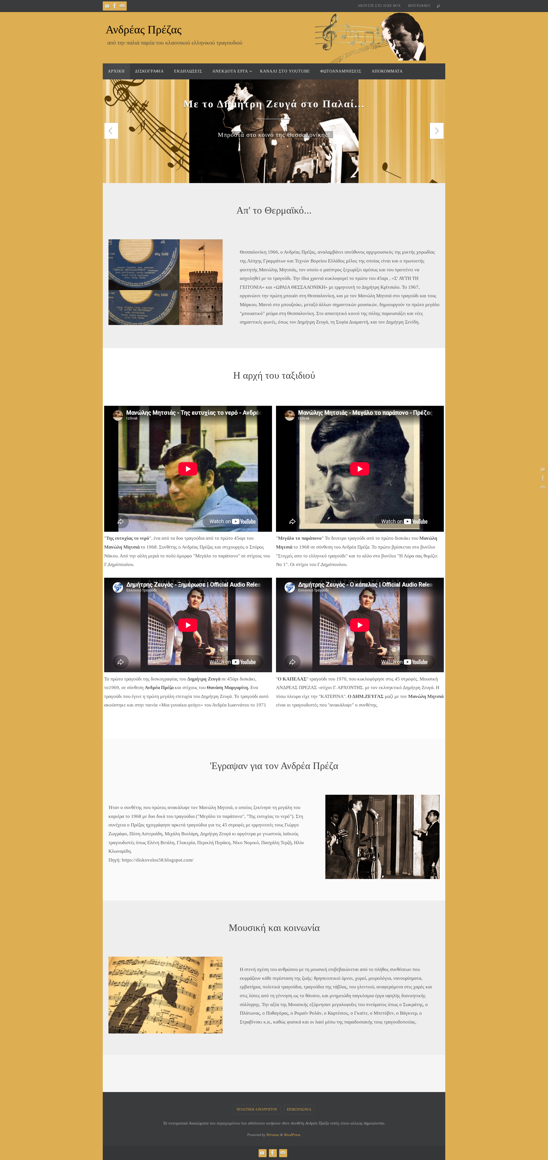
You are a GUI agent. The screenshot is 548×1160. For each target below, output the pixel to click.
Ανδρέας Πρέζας (144, 29)
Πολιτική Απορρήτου (257, 1109)
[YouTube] (107, 6)
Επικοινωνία (299, 1109)
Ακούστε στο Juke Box (379, 6)
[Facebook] (114, 6)
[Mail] (122, 6)
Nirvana (272, 1135)
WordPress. (292, 1135)
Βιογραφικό (419, 6)
